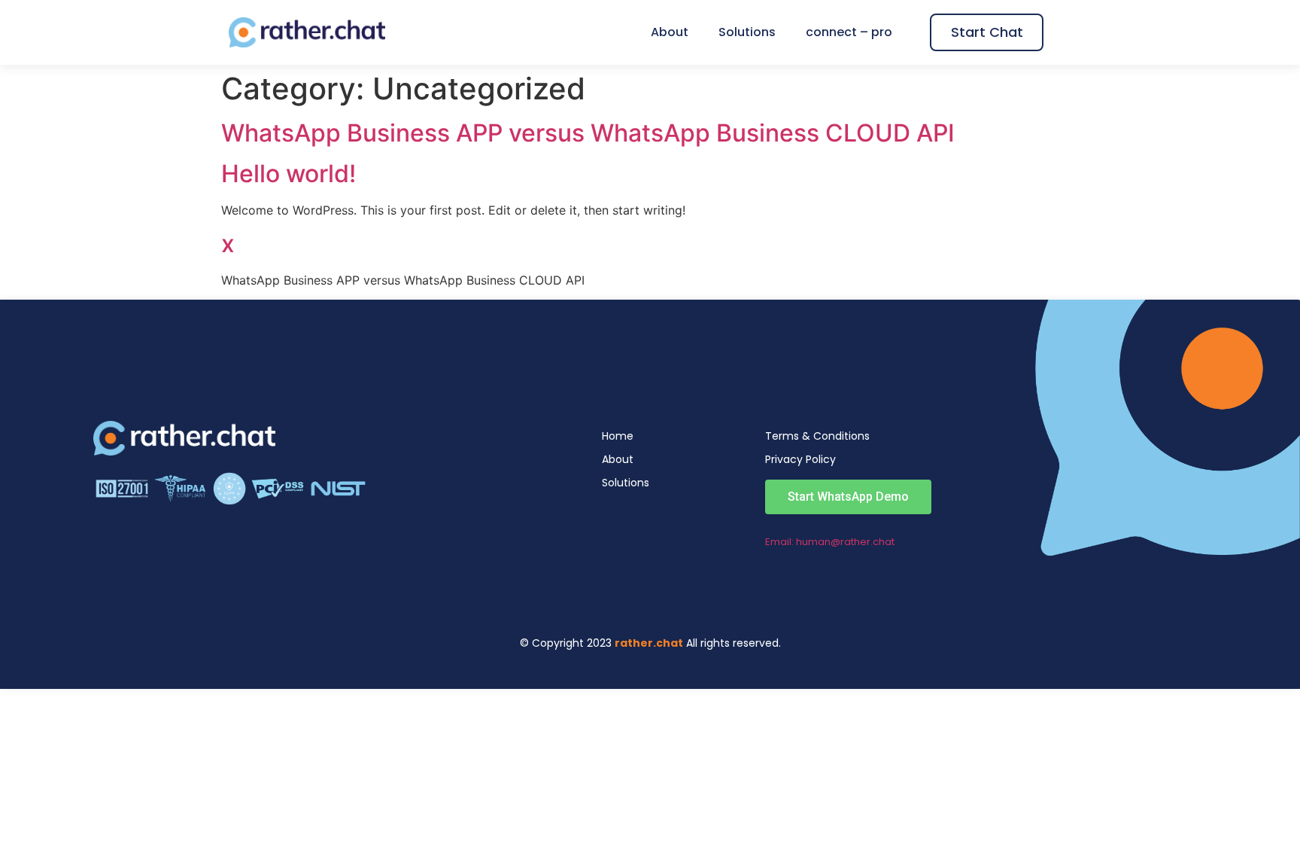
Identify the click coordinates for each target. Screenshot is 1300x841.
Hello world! (288, 173)
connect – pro (849, 32)
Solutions (747, 32)
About (669, 32)
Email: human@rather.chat (830, 542)
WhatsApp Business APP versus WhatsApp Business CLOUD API (588, 133)
